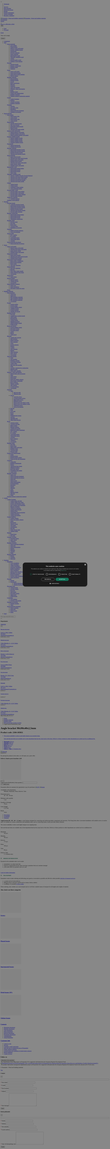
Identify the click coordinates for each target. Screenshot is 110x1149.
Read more (63, 570)
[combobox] (85, 564)
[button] (55, 583)
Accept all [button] (62, 579)
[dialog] (55, 574)
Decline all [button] (48, 579)
